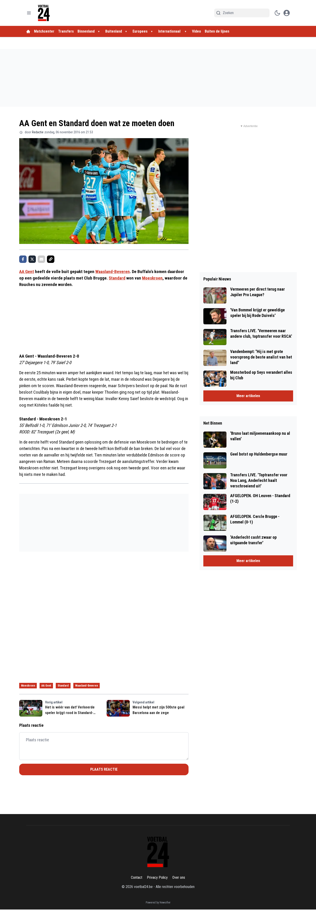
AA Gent (26, 271)
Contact (136, 877)
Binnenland (86, 31)
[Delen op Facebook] (23, 259)
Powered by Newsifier (158, 902)
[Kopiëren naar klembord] (50, 259)
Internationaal (169, 31)
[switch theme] (277, 13)
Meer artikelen (248, 396)
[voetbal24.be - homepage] (43, 13)
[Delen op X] (32, 259)
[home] (28, 31)
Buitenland (113, 31)
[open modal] (286, 13)
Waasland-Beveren (112, 271)
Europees (140, 31)
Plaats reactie (104, 769)
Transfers (66, 31)
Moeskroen (152, 278)
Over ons (178, 877)
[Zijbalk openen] (29, 13)
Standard (117, 278)
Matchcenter (44, 31)
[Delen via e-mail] (41, 259)
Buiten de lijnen (217, 31)
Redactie (37, 132)
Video (196, 31)
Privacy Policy (157, 877)
